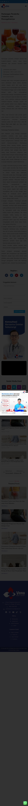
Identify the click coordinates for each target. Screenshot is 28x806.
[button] (27, 392)
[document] (14, 403)
